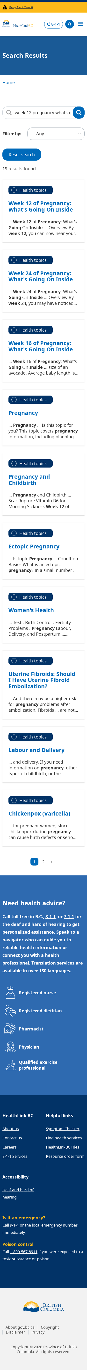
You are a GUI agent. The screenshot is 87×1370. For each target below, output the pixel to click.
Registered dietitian (40, 1011)
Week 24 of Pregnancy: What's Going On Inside (40, 276)
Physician (29, 1047)
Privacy (37, 1332)
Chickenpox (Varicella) (39, 813)
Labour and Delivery (36, 750)
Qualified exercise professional (38, 1065)
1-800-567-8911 (23, 1251)
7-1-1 (69, 916)
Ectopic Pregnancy (33, 546)
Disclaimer (15, 1332)
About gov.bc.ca (20, 1327)
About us (10, 1128)
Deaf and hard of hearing (18, 1193)
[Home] (17, 22)
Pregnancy (23, 413)
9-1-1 (14, 1225)
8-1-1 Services (14, 1156)
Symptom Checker (63, 1128)
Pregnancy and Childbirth (29, 480)
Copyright (50, 1327)
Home (8, 82)
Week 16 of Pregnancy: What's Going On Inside (40, 346)
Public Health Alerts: (5, 7)
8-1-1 (55, 24)
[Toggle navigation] (80, 24)
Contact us (12, 1138)
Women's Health (31, 610)
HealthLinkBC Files (62, 1147)
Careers (9, 1147)
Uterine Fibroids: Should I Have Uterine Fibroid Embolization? (41, 680)
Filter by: (11, 133)
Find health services (64, 1138)
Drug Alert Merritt (21, 7)
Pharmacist (31, 1029)
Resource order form (65, 1156)
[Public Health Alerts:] (5, 7)
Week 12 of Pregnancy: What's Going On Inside (40, 206)
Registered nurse (37, 992)
